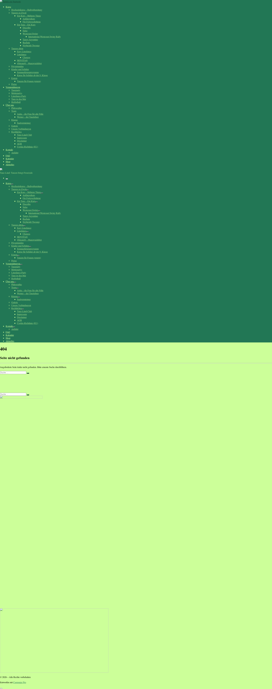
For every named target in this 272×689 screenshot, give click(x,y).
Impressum (8, 387)
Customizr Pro (19, 682)
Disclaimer (8, 379)
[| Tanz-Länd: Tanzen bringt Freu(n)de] (10, 1)
